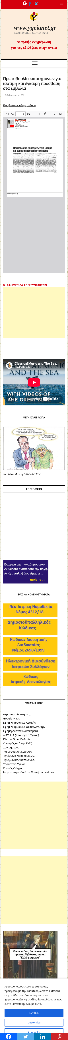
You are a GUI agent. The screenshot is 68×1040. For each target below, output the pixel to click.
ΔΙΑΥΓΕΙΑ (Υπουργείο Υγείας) (21, 735)
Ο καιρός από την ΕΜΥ (17, 743)
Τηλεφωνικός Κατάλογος (18, 760)
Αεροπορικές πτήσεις (16, 714)
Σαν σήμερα (10, 747)
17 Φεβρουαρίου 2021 (14, 95)
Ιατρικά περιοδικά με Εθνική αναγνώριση (29, 772)
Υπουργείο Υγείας (14, 764)
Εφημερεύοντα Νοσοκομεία (20, 731)
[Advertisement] (34, 312)
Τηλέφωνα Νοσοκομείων (18, 755)
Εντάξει (34, 1012)
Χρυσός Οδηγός (13, 768)
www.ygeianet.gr (35, 27)
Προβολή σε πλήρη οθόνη (19, 105)
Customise (34, 1022)
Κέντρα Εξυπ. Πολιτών (17, 739)
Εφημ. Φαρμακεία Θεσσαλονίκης (23, 726)
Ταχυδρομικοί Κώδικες (17, 751)
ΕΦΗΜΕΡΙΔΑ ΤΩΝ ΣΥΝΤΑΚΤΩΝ (27, 285)
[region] (34, 1009)
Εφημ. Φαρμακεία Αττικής (19, 722)
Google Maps (11, 718)
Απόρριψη (34, 1032)
